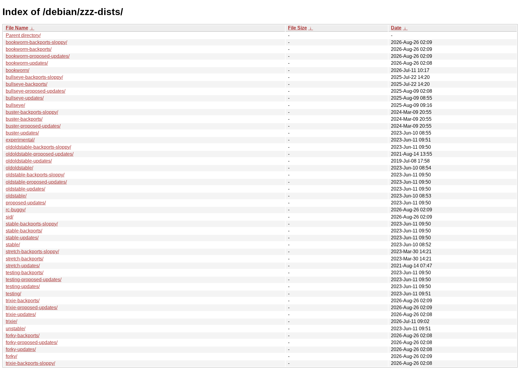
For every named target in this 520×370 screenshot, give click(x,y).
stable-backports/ (24, 230)
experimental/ (20, 139)
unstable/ (15, 328)
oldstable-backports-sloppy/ (35, 174)
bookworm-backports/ (28, 49)
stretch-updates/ (23, 265)
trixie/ (11, 321)
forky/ (11, 356)
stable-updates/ (22, 237)
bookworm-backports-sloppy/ (36, 42)
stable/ (13, 244)
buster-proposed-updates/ (33, 126)
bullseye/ (15, 105)
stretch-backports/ (24, 258)
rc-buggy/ (16, 209)
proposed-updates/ (26, 202)
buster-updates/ (22, 132)
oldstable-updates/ (25, 188)
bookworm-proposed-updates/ (38, 56)
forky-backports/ (22, 335)
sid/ (9, 216)
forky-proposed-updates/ (31, 342)
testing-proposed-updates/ (33, 279)
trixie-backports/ (22, 300)
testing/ (13, 293)
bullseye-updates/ (25, 98)
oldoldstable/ (19, 167)
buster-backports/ (24, 119)
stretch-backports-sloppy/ (32, 251)
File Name (17, 27)
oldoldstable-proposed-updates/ (39, 154)
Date (396, 27)
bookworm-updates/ (27, 63)
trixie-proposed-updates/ (31, 307)
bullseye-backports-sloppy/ (34, 77)
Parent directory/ (23, 35)
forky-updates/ (21, 349)
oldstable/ (16, 195)
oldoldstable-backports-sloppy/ (38, 147)
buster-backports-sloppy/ (32, 112)
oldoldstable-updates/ (29, 160)
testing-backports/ (24, 272)
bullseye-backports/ (26, 84)
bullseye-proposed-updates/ (35, 91)
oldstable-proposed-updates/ (36, 182)
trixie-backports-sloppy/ (30, 363)
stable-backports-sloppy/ (32, 223)
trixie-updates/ (21, 314)
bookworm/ (17, 70)
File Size (297, 27)
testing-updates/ (23, 286)
